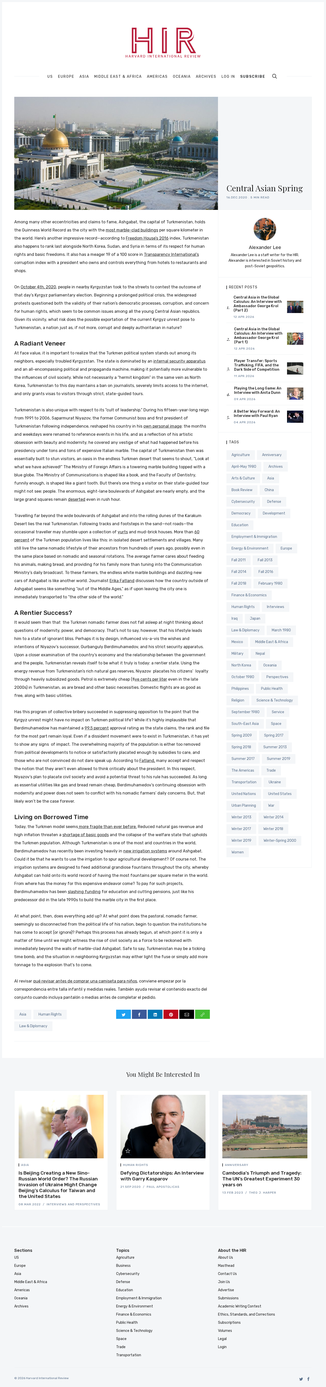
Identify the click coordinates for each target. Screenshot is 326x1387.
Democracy (241, 513)
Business (123, 1266)
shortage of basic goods (85, 834)
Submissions (228, 1298)
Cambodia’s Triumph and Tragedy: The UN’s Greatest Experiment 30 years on (262, 1179)
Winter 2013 (241, 817)
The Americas (243, 770)
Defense (274, 502)
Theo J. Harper (262, 1192)
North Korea (241, 665)
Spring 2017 (273, 735)
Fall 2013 (265, 560)
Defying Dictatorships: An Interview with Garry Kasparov (162, 1176)
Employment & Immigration (254, 537)
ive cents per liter (151, 679)
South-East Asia (245, 724)
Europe (66, 77)
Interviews (275, 607)
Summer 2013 (275, 747)
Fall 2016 (266, 572)
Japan (255, 618)
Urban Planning (244, 805)
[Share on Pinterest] (171, 1014)
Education (240, 525)
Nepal (260, 653)
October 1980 (243, 677)
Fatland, (147, 760)
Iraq (235, 618)
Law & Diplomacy (33, 1026)
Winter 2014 (273, 817)
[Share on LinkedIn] (155, 1014)
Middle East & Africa (118, 77)
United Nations (244, 794)
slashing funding (84, 891)
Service (278, 712)
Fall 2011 (239, 560)
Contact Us (227, 1274)
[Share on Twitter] (123, 1014)
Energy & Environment (250, 548)
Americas (157, 77)
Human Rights (50, 1014)
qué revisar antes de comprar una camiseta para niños (85, 981)
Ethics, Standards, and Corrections (246, 1314)
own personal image (162, 426)
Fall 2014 (239, 572)
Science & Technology (274, 700)
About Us (225, 1257)
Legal (222, 1339)
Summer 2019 (278, 759)
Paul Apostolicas (163, 1187)
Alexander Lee (265, 247)
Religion (238, 700)
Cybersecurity (243, 502)
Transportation (244, 782)
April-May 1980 (244, 466)
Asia (84, 77)
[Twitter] (301, 1379)
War (271, 805)
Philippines (240, 689)
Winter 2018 (273, 829)
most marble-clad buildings (132, 230)
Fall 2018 (239, 583)
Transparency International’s (171, 254)
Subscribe (252, 76)
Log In (228, 76)
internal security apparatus (179, 361)
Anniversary (272, 455)
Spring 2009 (242, 735)
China (269, 490)
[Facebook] (308, 1379)
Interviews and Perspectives (73, 1204)
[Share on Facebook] (139, 1014)
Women (238, 852)
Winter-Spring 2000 (280, 840)
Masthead (226, 1266)
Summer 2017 (243, 759)
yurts (123, 531)
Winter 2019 (241, 840)
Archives (206, 77)
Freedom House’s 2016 (147, 238)
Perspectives (277, 677)
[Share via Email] (186, 1014)
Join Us (224, 1282)
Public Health (272, 689)
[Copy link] (202, 1014)
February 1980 (270, 583)
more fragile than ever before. (107, 826)
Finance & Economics (249, 595)
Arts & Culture (243, 478)
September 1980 (246, 712)
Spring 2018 (241, 747)
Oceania (182, 77)
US (50, 77)
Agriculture (241, 455)
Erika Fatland (122, 580)
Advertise (226, 1290)
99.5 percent (97, 728)
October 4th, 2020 (38, 287)
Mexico (237, 642)
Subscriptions (229, 1322)
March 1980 (281, 630)
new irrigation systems (145, 851)
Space (276, 724)
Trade (271, 770)
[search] (274, 76)
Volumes (225, 1331)
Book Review (242, 490)
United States (280, 794)
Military (237, 653)
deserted (76, 499)
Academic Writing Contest (239, 1306)
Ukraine (275, 782)
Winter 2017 (241, 829)
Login (222, 1347)
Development (274, 513)
